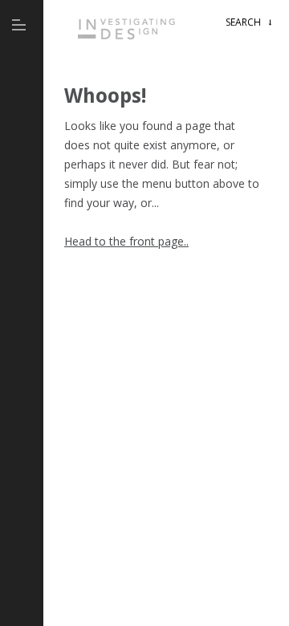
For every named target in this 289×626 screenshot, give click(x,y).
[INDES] (129, 42)
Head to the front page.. (126, 241)
